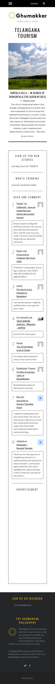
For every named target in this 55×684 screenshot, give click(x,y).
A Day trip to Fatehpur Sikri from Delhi (25, 258)
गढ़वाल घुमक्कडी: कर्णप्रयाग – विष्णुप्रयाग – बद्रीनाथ (25, 324)
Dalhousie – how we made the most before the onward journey (25, 212)
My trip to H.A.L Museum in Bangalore (24, 293)
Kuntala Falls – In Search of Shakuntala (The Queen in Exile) (27, 95)
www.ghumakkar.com (22, 604)
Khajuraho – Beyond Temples (24, 446)
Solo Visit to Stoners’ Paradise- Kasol (25, 404)
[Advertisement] (33, 536)
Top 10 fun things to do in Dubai (24, 348)
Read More (27, 136)
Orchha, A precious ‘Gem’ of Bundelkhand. (25, 375)
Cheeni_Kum (29, 101)
